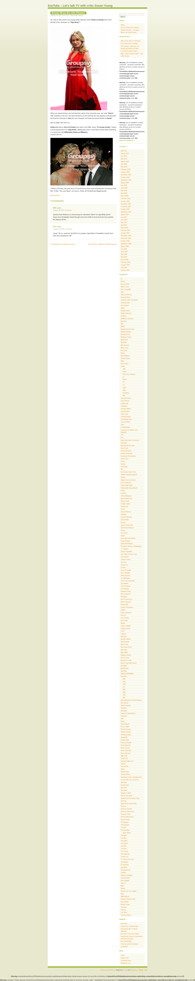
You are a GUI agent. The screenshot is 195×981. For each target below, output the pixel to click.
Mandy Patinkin (126, 639)
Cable (122, 366)
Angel (122, 308)
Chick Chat (124, 414)
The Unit (123, 846)
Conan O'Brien (125, 422)
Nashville (124, 671)
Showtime (126, 393)
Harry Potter (125, 519)
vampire (123, 872)
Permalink (56, 195)
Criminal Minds (125, 427)
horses (123, 530)
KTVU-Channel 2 (126, 612)
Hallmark (123, 514)
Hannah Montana (126, 517)
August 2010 (125, 153)
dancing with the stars (128, 445)
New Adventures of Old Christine (131, 700)
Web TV (123, 883)
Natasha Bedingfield (127, 673)
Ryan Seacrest (125, 753)
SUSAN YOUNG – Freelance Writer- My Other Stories (130, 31)
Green (123, 509)
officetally (124, 711)
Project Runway (126, 732)
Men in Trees (125, 657)
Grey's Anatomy (126, 512)
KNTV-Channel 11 (126, 599)
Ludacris (123, 634)
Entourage (124, 466)
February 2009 (125, 169)
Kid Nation (124, 596)
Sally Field (124, 756)
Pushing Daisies (126, 734)
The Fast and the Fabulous (129, 944)
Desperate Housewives (128, 456)
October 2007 (125, 209)
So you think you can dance (130, 780)
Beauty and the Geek (127, 329)
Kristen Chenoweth (127, 607)
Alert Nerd (124, 923)
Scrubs (123, 764)
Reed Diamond (125, 745)
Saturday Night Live (127, 761)
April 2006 (124, 257)
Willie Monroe (125, 896)
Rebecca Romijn (126, 742)
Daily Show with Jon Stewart (130, 440)
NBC (124, 689)
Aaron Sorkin (125, 284)
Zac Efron (124, 912)
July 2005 (124, 267)
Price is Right (125, 726)
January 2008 (125, 201)
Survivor (123, 806)
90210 (123, 281)
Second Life (124, 766)
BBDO (123, 326)
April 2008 (124, 193)
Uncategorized (125, 870)
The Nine (124, 838)
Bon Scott (124, 350)
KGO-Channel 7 (126, 594)
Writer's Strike (125, 904)
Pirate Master (125, 724)
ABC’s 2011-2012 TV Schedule (130, 41)
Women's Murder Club (128, 899)
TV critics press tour (127, 859)
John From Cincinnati (127, 581)
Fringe (123, 490)
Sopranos (124, 782)
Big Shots (124, 342)
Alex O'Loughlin (126, 289)
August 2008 (125, 182)
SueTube (124, 801)
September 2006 (126, 243)
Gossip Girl (124, 506)
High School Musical (127, 528)
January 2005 (125, 270)
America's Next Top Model (129, 300)
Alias (122, 292)
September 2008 (126, 180)
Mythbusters (125, 668)
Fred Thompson (126, 482)
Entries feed (124, 958)
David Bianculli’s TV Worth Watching (129, 930)
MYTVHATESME (126, 941)
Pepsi (122, 721)
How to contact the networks (130, 27)
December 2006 (126, 235)
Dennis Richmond (126, 453)
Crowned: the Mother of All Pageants (129, 431)
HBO (124, 390)
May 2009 (124, 167)
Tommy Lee (124, 856)
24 (121, 279)
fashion (123, 477)
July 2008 (124, 185)
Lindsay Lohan (125, 628)
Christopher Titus (126, 419)
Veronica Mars (125, 878)
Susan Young (125, 819)
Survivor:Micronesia (127, 817)
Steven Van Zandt (126, 795)
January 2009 (125, 172)
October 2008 (125, 177)
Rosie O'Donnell (126, 750)
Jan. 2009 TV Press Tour (129, 554)
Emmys (123, 464)
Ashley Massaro (126, 313)
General (80, 15)
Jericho (123, 567)
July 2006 (124, 249)
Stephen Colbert (126, 793)
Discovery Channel (129, 374)
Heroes (123, 522)
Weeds (123, 888)
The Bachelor (125, 825)
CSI (122, 435)
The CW (123, 827)
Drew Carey (125, 458)
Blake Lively (124, 348)
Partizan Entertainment (128, 713)
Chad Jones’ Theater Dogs (129, 926)
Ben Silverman (125, 334)
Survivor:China (125, 814)
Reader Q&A (125, 740)
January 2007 (125, 233)
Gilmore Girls (125, 501)
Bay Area (124, 321)
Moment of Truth (126, 660)
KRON (123, 610)
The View (124, 848)
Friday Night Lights (127, 485)
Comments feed (126, 960)
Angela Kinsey (125, 310)
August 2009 (125, 161)
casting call (124, 403)
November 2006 (126, 238)
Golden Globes (125, 504)
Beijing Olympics (126, 332)
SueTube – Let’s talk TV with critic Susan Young (80, 5)
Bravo (125, 371)
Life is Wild (124, 620)
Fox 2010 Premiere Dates (129, 51)
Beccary (124, 970)
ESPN (125, 379)
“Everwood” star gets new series (63, 244)
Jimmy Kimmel (125, 575)
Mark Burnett (125, 641)
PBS (122, 718)
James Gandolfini (126, 551)
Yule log (123, 910)
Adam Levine (125, 286)
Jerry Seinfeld (125, 573)
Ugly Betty (124, 867)
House (123, 535)
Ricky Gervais (125, 748)
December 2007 (126, 204)
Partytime (124, 716)
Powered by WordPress (107, 970)
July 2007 (124, 217)
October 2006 (125, 241)
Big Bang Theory (126, 337)
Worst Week (125, 901)
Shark (123, 769)
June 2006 (124, 251)
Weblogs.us (134, 970)
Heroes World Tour (127, 525)
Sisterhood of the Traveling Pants (131, 777)
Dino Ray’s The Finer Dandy (130, 934)
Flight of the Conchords (128, 480)
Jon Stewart (124, 583)
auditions (123, 316)
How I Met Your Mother (128, 538)
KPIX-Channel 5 (126, 602)
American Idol (125, 302)
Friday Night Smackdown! (129, 488)
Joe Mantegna (125, 578)
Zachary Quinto (126, 915)
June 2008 (124, 188)
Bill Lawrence (125, 345)
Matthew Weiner (126, 655)
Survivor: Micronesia (127, 811)
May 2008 (124, 190)
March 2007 (124, 227)
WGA (122, 894)
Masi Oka (124, 650)
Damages (124, 443)
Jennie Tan (124, 565)
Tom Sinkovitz (125, 854)
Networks (124, 676)
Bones (123, 353)
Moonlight (124, 665)
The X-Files (124, 851)
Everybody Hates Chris (128, 472)
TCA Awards (125, 822)
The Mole (124, 835)
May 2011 (124, 151)
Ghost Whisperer (126, 496)
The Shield (124, 843)
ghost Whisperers (126, 498)
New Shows (124, 703)
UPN (124, 695)
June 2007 (124, 220)
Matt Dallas (124, 652)
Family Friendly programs (129, 474)
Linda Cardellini (125, 626)
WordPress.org (126, 963)
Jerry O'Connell (126, 570)
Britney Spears (125, 358)
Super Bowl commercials (129, 803)
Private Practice (126, 729)
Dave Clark (124, 448)
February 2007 (125, 230)
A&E (124, 369)
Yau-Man (123, 907)
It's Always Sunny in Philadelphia (131, 546)
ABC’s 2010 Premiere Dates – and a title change (132, 55)
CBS (124, 681)
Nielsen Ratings (126, 705)
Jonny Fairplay (125, 586)
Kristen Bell (124, 604)
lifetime (123, 623)
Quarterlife (124, 737)
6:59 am (69, 210)
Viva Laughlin (125, 880)
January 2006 (125, 265)
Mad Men (124, 636)
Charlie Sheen (125, 411)
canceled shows (126, 398)
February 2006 (125, 262)
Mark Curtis (124, 644)
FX (124, 382)
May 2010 (124, 159)
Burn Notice (124, 363)
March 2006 (124, 259)
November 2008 (126, 174)
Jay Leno (124, 562)
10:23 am (69, 229)
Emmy (123, 461)
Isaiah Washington (127, 543)
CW (122, 437)
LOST (123, 631)
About (122, 25)
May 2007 (124, 222)
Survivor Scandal (126, 809)
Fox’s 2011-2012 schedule (129, 43)
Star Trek (124, 787)
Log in (123, 955)
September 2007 (126, 212)
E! (123, 377)
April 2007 (124, 225)
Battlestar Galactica (127, 318)
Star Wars (124, 790)
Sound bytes (125, 785)
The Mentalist (125, 830)
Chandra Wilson (126, 409)
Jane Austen (125, 557)
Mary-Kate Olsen (126, 647)
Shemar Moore (125, 774)
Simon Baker (127, 833)
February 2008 (125, 198)
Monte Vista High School (128, 663)
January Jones (125, 559)
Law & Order (125, 618)
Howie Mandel (125, 541)
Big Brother (124, 339)
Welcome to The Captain (128, 891)
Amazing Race (125, 297)
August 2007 (125, 214)
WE (124, 395)
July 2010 (124, 156)
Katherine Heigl (125, 591)
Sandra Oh (124, 758)
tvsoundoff (124, 946)
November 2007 (126, 206)
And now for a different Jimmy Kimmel (101, 244)
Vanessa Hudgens (127, 875)
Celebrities (124, 406)
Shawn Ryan (125, 771)
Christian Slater (126, 416)
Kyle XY (123, 615)
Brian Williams (125, 355)
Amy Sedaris (125, 305)
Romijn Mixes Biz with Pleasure (68, 13)
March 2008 (124, 196)
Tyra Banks (124, 862)
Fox (124, 687)
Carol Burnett (125, 401)
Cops (122, 424)
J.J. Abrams (124, 549)
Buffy (122, 361)
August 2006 (125, 246)
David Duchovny (126, 451)
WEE (122, 886)
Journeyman (125, 588)
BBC (122, 324)
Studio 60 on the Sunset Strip (130, 798)
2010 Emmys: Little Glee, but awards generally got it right (130, 47)
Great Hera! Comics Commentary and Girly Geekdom (131, 937)
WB (124, 697)
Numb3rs (124, 708)
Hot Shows (124, 533)
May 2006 (124, 254)
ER (122, 469)
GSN (124, 387)
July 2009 (124, 164)
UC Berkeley (125, 864)
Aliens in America (126, 294)
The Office (124, 840)
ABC (124, 679)
